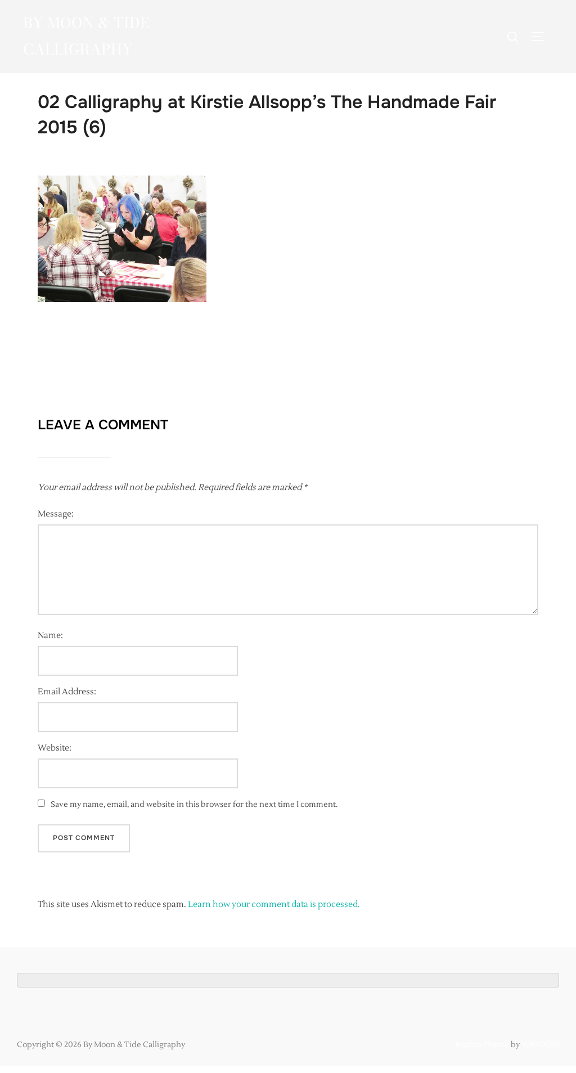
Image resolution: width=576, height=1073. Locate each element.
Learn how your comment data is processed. (274, 904)
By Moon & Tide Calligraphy (86, 36)
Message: (56, 514)
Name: (50, 635)
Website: (54, 748)
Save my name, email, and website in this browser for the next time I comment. (194, 805)
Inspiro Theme (482, 1045)
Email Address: (67, 691)
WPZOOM (540, 1045)
